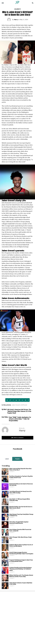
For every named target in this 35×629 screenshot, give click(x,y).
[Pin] (25, 400)
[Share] (6, 400)
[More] (28, 400)
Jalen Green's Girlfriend (19, 405)
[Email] (19, 400)
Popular (17, 459)
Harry (16, 19)
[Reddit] (12, 400)
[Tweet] (9, 400)
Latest (7, 459)
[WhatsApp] (22, 400)
